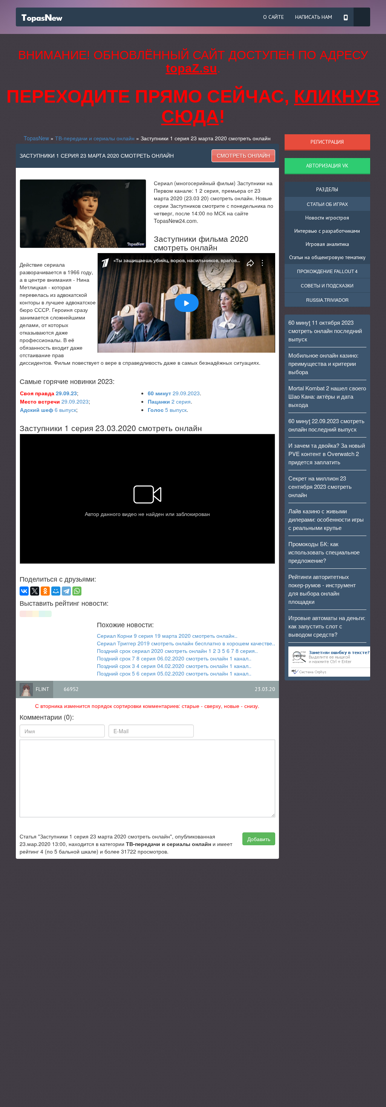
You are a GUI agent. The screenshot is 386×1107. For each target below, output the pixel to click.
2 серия (169, 401)
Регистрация (327, 141)
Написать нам (313, 17)
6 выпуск (48, 409)
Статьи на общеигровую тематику (327, 257)
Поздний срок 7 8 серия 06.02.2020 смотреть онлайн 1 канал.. (174, 658)
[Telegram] (66, 591)
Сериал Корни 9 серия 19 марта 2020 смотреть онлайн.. (167, 635)
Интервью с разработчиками (327, 230)
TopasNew (36, 138)
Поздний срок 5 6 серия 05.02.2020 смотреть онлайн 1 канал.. (174, 673)
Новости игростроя (327, 217)
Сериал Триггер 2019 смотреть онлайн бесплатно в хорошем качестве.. (186, 643)
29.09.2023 (174, 393)
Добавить (258, 839)
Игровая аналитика (327, 244)
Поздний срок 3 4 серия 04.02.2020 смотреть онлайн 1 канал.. (174, 665)
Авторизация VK (327, 165)
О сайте (273, 17)
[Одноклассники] (45, 591)
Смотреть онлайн (243, 156)
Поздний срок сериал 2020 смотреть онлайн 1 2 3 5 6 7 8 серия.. (177, 650)
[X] (34, 591)
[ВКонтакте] (24, 591)
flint (42, 689)
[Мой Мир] (55, 591)
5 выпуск (167, 409)
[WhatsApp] (76, 591)
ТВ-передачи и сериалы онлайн (95, 138)
